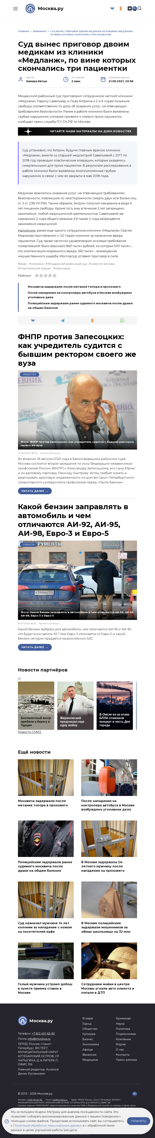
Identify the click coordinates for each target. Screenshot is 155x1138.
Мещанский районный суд (67, 264)
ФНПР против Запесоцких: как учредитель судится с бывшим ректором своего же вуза (77, 350)
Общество (29, 374)
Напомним (26, 230)
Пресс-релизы (126, 1060)
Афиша (87, 1049)
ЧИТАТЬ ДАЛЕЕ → (34, 490)
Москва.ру (51, 8)
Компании (123, 1039)
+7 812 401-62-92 (43, 1033)
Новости (29, 544)
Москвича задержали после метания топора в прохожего (74, 286)
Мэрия (121, 1044)
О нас (120, 1049)
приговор (63, 268)
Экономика (90, 1044)
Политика (123, 1029)
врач (23, 264)
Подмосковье (126, 1034)
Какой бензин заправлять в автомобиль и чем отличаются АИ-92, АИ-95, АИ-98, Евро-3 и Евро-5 (73, 520)
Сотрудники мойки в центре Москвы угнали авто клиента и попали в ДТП (107, 988)
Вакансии (89, 1054)
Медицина (90, 1060)
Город (86, 1023)
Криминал (123, 1018)
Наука (120, 1023)
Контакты (122, 1054)
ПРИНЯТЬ (138, 1121)
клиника (37, 264)
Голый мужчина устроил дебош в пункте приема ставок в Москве (45, 988)
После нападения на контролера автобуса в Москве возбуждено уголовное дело (108, 805)
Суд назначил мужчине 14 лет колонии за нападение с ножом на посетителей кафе (45, 927)
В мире (87, 1018)
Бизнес (87, 1039)
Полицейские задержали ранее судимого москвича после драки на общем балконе (45, 866)
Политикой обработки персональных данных (47, 1125)
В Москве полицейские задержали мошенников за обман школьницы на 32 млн (105, 927)
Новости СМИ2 (29, 732)
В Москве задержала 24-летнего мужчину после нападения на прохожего (102, 866)
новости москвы (103, 264)
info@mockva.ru (39, 1039)
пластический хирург (35, 268)
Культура (88, 1034)
